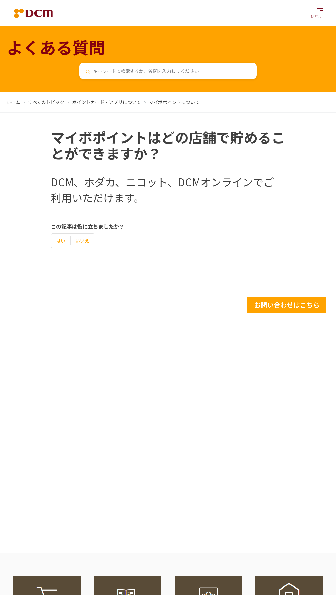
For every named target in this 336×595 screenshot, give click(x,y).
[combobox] (168, 71)
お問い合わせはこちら (287, 305)
